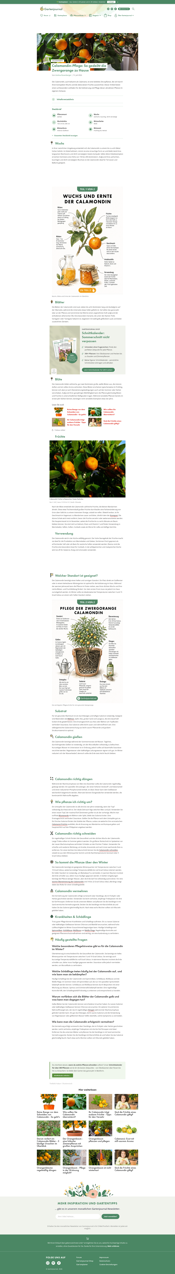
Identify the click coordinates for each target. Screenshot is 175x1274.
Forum (46, 15)
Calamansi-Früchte (59, 824)
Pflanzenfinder (79, 15)
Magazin (96, 15)
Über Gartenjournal (125, 15)
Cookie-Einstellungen (108, 1264)
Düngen (91, 1010)
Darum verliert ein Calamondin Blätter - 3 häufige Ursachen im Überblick (48, 1142)
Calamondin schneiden (108, 850)
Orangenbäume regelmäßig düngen (46, 1169)
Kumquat (114, 515)
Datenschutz (104, 1261)
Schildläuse (67, 930)
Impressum (104, 1257)
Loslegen (111, 2)
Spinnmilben (57, 930)
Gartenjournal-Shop (84, 1261)
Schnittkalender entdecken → (62, 1075)
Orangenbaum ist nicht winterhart (100, 1169)
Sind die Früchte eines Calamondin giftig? (125, 1113)
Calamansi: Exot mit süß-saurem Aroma (124, 1140)
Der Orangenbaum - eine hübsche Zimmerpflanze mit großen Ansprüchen (73, 1142)
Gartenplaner (62, 15)
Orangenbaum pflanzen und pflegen (99, 1140)
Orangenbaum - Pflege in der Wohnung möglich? (74, 1170)
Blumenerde (64, 815)
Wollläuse (77, 930)
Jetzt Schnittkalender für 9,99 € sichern (98, 370)
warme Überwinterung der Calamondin (68, 882)
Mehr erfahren (113, 1246)
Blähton (71, 719)
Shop (109, 15)
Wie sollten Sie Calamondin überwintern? (110, 412)
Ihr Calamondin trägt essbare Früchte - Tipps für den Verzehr (76, 422)
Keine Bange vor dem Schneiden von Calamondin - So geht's (76, 412)
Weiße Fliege (90, 930)
